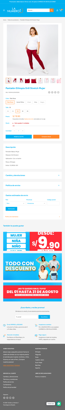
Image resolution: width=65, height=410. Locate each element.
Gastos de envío (28, 119)
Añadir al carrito (19, 136)
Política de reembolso (11, 216)
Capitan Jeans (39, 360)
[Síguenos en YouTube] (10, 398)
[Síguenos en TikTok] (13, 398)
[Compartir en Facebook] (49, 92)
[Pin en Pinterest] (52, 92)
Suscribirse (44, 317)
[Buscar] (52, 10)
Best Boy (38, 365)
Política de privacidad (9, 387)
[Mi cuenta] (57, 10)
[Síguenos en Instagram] (7, 398)
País (7, 199)
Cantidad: (9, 131)
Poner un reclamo (40, 376)
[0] (61, 10)
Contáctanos (7, 384)
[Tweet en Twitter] (55, 92)
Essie (36, 357)
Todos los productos (13, 20)
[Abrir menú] (4, 10)
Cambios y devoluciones (10, 376)
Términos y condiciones (10, 379)
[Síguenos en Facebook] (4, 398)
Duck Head (38, 362)
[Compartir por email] (58, 92)
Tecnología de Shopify (9, 405)
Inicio (4, 20)
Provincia (29, 199)
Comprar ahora (46, 136)
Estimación (11, 209)
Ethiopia (37, 352)
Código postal (51, 199)
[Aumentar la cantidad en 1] (22, 130)
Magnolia (38, 354)
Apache (37, 368)
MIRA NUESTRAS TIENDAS (11, 365)
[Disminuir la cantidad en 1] (14, 130)
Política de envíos (8, 382)
